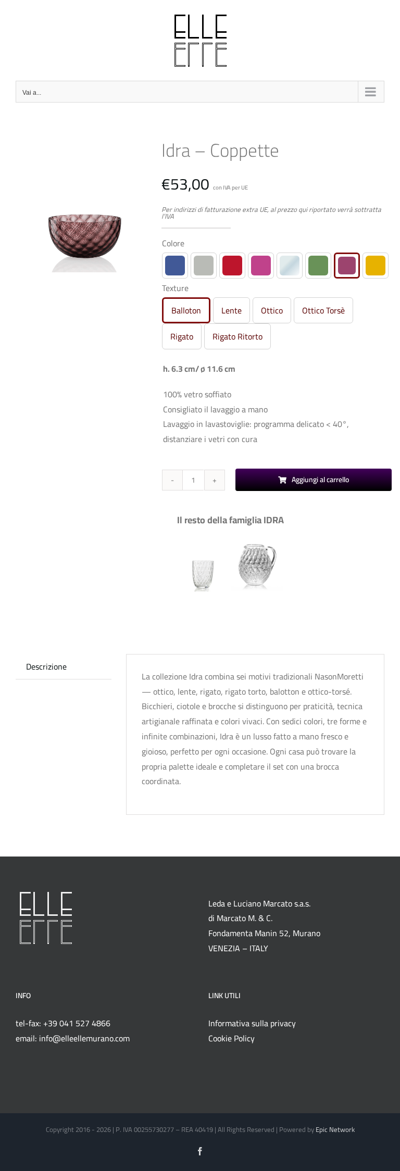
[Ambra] (375, 266)
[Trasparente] (290, 266)
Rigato (181, 336)
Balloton (186, 310)
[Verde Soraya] (318, 266)
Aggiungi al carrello (320, 479)
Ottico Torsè (323, 310)
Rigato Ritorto (237, 336)
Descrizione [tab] (46, 666)
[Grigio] (204, 266)
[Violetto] (347, 266)
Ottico (272, 310)
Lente (231, 310)
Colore (173, 243)
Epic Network (335, 1129)
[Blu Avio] (175, 266)
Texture (175, 288)
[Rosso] (232, 266)
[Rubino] (261, 266)
